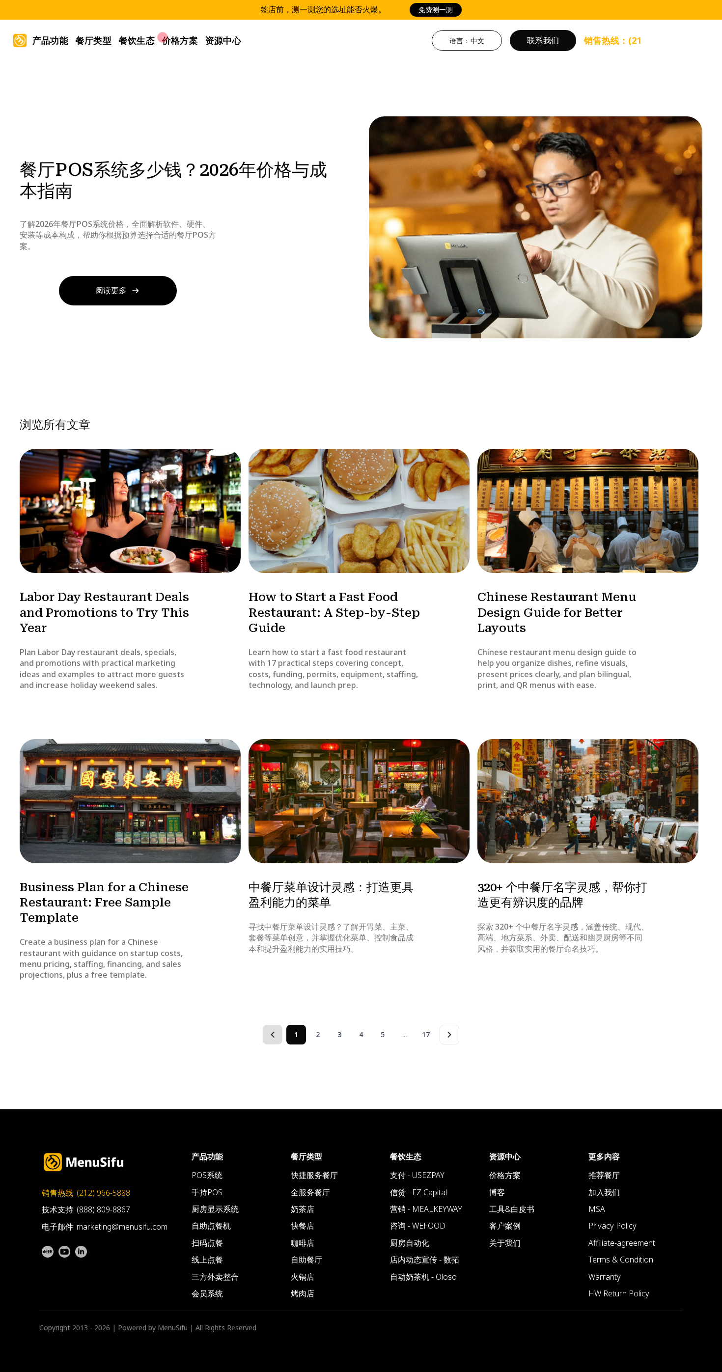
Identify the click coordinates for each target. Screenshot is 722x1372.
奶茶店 (302, 1209)
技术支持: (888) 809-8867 (86, 1209)
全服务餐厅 (310, 1192)
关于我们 (505, 1242)
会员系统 (207, 1293)
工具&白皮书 (511, 1209)
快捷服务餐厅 (314, 1175)
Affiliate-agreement (621, 1242)
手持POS (207, 1192)
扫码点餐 (207, 1242)
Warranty (604, 1276)
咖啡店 (302, 1242)
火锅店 (302, 1276)
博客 (497, 1192)
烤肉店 (302, 1293)
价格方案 (180, 40)
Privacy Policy (612, 1225)
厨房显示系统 (215, 1209)
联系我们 (543, 40)
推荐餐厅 (604, 1175)
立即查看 (460, 10)
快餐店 (302, 1225)
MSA (596, 1209)
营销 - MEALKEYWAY (426, 1209)
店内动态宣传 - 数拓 (424, 1259)
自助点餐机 (211, 1225)
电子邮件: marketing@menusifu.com (104, 1226)
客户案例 (505, 1225)
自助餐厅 (306, 1259)
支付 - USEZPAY (417, 1175)
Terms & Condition (620, 1259)
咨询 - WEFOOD (417, 1225)
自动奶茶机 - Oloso (423, 1276)
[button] (50, 40)
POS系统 (207, 1175)
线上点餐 (207, 1259)
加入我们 (604, 1192)
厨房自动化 (409, 1242)
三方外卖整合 (215, 1276)
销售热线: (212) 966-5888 (86, 1192)
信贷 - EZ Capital (418, 1192)
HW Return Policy (618, 1293)
